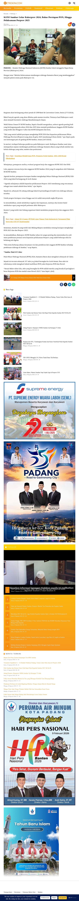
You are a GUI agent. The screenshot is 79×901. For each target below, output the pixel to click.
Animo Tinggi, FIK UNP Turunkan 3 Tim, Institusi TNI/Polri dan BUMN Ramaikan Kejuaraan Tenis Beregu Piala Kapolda (40, 622)
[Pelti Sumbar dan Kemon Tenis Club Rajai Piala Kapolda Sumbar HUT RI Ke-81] (13, 313)
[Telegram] (69, 284)
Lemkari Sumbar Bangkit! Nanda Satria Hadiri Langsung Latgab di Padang (33, 598)
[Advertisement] (39, 95)
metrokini (6, 24)
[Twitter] (65, 284)
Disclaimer (17, 892)
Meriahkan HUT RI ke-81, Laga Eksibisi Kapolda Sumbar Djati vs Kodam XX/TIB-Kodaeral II (39, 614)
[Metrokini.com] (13, 3)
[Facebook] (61, 284)
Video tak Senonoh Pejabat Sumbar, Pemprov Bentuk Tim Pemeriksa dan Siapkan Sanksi (37, 606)
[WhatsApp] (73, 284)
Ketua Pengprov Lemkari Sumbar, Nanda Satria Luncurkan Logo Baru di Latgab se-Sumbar (38, 637)
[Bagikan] (73, 24)
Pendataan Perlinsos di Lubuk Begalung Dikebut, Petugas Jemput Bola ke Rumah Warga (29, 684)
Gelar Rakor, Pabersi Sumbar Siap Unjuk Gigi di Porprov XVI (41, 372)
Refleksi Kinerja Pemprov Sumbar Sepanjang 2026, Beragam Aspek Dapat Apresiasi (35, 645)
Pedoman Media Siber (29, 892)
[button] (69, 3)
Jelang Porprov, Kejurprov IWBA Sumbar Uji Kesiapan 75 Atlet (42, 328)
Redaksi (40, 892)
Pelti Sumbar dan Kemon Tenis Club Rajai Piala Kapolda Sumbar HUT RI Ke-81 (47, 313)
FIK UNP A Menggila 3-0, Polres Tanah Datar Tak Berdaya (40, 357)
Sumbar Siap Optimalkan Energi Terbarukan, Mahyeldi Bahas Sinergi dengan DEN (35, 629)
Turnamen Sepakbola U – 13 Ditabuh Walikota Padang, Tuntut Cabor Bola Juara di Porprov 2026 (32, 663)
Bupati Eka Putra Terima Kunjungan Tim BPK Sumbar (20, 657)
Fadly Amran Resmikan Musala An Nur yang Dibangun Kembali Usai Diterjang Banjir (29, 678)
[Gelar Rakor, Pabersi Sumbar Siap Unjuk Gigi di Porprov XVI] (13, 373)
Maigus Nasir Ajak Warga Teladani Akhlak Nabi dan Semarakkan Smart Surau (26, 689)
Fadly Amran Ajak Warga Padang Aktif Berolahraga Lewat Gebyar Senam (25, 694)
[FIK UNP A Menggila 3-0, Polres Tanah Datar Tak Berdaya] (13, 358)
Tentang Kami (8, 892)
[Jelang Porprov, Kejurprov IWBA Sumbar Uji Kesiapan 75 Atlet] (13, 328)
